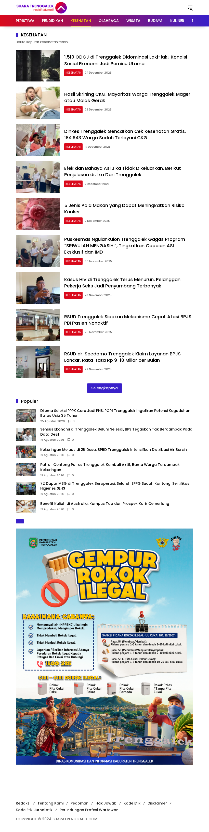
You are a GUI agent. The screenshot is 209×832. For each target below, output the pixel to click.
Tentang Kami (50, 803)
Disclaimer (157, 803)
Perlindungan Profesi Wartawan (89, 809)
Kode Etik (132, 803)
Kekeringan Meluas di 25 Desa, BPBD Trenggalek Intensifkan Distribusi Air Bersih (113, 449)
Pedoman (79, 803)
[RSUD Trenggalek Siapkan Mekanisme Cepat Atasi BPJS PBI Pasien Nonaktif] (38, 325)
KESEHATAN (73, 73)
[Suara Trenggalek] (51, 7)
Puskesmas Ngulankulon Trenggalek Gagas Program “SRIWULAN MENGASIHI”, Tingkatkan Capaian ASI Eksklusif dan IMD (124, 245)
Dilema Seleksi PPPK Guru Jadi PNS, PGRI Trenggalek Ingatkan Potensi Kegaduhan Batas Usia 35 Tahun (115, 413)
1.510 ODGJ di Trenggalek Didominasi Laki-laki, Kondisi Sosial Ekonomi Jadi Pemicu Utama (125, 60)
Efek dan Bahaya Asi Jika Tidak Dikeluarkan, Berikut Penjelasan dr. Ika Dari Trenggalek (122, 171)
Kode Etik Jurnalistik (34, 809)
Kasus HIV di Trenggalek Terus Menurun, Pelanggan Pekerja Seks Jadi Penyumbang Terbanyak (122, 282)
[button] (190, 8)
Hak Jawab (106, 803)
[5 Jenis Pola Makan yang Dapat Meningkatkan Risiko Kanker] (38, 214)
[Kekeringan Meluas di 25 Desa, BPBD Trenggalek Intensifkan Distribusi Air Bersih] (26, 452)
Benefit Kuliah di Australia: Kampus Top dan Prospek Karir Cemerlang (104, 503)
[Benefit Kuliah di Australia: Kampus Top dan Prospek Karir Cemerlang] (26, 506)
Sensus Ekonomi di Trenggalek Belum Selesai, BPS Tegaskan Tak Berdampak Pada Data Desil (116, 432)
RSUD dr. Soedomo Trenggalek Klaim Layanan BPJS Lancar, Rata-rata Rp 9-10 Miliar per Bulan (122, 357)
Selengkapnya (104, 388)
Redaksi (23, 803)
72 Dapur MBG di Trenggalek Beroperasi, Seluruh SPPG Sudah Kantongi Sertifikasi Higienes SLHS (115, 486)
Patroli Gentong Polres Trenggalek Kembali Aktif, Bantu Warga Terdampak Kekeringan (110, 467)
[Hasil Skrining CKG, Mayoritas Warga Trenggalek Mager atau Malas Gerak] (38, 103)
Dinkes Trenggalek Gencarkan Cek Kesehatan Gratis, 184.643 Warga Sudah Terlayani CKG (125, 134)
